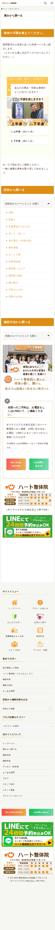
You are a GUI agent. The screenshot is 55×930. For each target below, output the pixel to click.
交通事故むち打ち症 (19, 226)
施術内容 (7, 679)
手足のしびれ (16, 289)
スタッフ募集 (9, 790)
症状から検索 (9, 709)
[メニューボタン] (52, 3)
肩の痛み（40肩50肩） (21, 240)
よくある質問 (9, 691)
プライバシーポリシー (13, 796)
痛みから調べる (10, 749)
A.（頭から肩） (23, 131)
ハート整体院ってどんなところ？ (18, 673)
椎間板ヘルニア (17, 268)
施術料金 (7, 761)
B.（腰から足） (23, 141)
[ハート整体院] (9, 3)
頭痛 (11, 212)
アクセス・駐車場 (11, 767)
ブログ (6, 778)
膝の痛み (13, 282)
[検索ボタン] (45, 3)
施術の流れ (8, 685)
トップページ (9, 743)
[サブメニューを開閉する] (50, 709)
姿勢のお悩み (16, 296)
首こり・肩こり (17, 233)
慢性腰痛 (13, 247)
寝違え (12, 219)
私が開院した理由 (11, 668)
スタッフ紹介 (9, 784)
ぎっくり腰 (15, 254)
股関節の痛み (16, 275)
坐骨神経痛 (15, 261)
